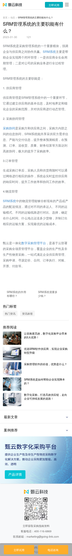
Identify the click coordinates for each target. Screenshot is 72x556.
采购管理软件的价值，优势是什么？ (45, 364)
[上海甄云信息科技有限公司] (12, 4)
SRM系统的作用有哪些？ (16, 294)
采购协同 (9, 128)
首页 (5, 17)
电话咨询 (53, 550)
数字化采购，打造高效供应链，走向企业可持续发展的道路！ (45, 396)
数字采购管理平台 (33, 243)
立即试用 (54, 5)
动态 (12, 17)
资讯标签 (27, 313)
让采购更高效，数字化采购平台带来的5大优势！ (45, 335)
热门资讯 (10, 313)
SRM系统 (49, 51)
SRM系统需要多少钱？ (47, 294)
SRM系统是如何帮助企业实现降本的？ (44, 381)
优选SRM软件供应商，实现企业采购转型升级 (46, 350)
